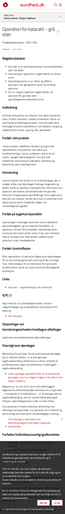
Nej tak (43, 503)
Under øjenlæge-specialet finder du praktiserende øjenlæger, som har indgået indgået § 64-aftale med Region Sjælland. (35, 377)
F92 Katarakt (15, 316)
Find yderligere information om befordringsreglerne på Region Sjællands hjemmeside (29, 422)
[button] (60, 4)
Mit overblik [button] (5, 4)
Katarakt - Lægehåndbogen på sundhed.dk (30, 287)
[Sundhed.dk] (32, 4)
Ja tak (57, 503)
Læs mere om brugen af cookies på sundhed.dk (29, 509)
